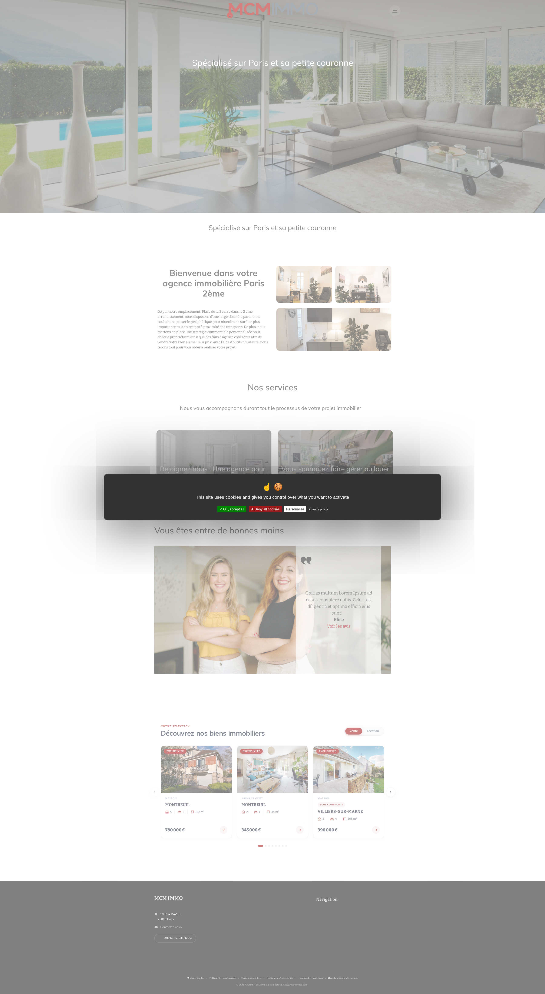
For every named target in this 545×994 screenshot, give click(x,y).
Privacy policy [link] (318, 509)
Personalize (295, 509)
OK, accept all (233, 509)
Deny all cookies (267, 509)
